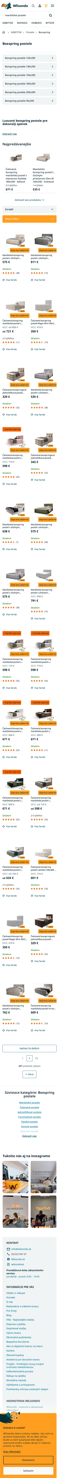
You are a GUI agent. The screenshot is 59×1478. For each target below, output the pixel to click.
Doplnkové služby (16, 1328)
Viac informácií (12, 1451)
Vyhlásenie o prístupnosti (20, 1384)
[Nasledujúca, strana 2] (29, 1058)
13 (36, 1058)
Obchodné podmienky (18, 1337)
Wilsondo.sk (18, 1259)
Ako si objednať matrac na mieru (24, 1346)
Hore (31, 1074)
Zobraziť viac (29, 1136)
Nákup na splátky (16, 1375)
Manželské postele (29, 1102)
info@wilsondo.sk (21, 1249)
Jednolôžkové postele (29, 1112)
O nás (9, 1301)
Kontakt (10, 1297)
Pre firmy (11, 1310)
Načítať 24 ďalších (29, 1048)
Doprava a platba (15, 1324)
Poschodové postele (29, 1116)
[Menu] (52, 5)
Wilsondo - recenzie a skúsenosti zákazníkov (24, 1409)
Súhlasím (28, 1470)
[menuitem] (7, 23)
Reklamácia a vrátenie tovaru (22, 1306)
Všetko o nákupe (15, 1293)
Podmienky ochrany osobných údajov (27, 1389)
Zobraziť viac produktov (28, 199)
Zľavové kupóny (15, 1355)
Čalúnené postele (29, 1107)
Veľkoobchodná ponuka (19, 1371)
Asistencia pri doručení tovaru (23, 1359)
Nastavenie (28, 1460)
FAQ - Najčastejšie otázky (20, 1319)
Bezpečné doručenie (17, 1341)
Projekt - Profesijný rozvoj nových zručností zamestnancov (25, 1365)
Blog (8, 1315)
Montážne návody (16, 1380)
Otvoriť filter (12, 218)
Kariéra (10, 1350)
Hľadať (50, 15)
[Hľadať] (33, 5)
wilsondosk (17, 1264)
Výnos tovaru (13, 1332)
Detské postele (29, 1121)
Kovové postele (29, 1126)
